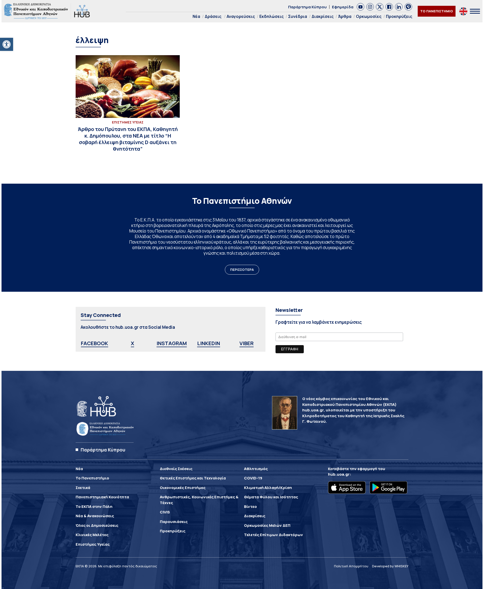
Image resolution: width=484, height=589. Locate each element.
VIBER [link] (246, 343)
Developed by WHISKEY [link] (390, 566)
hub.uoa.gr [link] (339, 474)
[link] (6, 44)
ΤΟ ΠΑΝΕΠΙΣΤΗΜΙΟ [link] (436, 11)
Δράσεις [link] (213, 16)
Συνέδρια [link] (297, 16)
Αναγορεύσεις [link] (241, 16)
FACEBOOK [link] (94, 343)
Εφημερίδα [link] (342, 7)
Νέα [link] (196, 16)
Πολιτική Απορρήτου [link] (351, 566)
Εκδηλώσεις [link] (271, 16)
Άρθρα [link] (344, 16)
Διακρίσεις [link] (323, 16)
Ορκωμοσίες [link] (368, 16)
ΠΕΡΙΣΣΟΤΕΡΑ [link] (242, 269)
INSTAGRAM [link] (172, 343)
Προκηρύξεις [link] (399, 16)
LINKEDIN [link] (208, 343)
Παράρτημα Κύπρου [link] (307, 7)
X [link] (132, 343)
